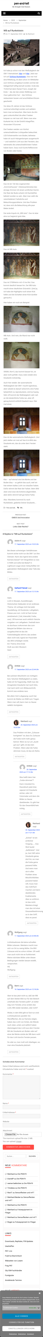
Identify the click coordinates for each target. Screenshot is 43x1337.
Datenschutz (13, 1334)
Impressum (30, 1334)
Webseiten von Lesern (14, 1261)
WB (21, 508)
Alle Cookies (21, 1316)
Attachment (7, 1130)
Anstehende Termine (13, 1280)
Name (6, 1103)
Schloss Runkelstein (18, 77)
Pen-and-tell (10, 508)
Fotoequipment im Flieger (25, 1222)
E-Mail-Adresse (9, 1112)
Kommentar (8, 1074)
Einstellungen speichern (22, 1329)
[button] (39, 1293)
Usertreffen (9, 1246)
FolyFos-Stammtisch (13, 1256)
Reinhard (31, 34)
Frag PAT (8, 1266)
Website (6, 1121)
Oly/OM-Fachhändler (13, 1270)
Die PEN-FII (22, 1174)
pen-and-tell (21, 3)
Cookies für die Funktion (21, 1322)
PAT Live (8, 1251)
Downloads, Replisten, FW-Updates (19, 1241)
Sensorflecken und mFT (24, 1193)
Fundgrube (9, 1275)
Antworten (13, 579)
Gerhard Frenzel (21, 588)
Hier (20, 74)
